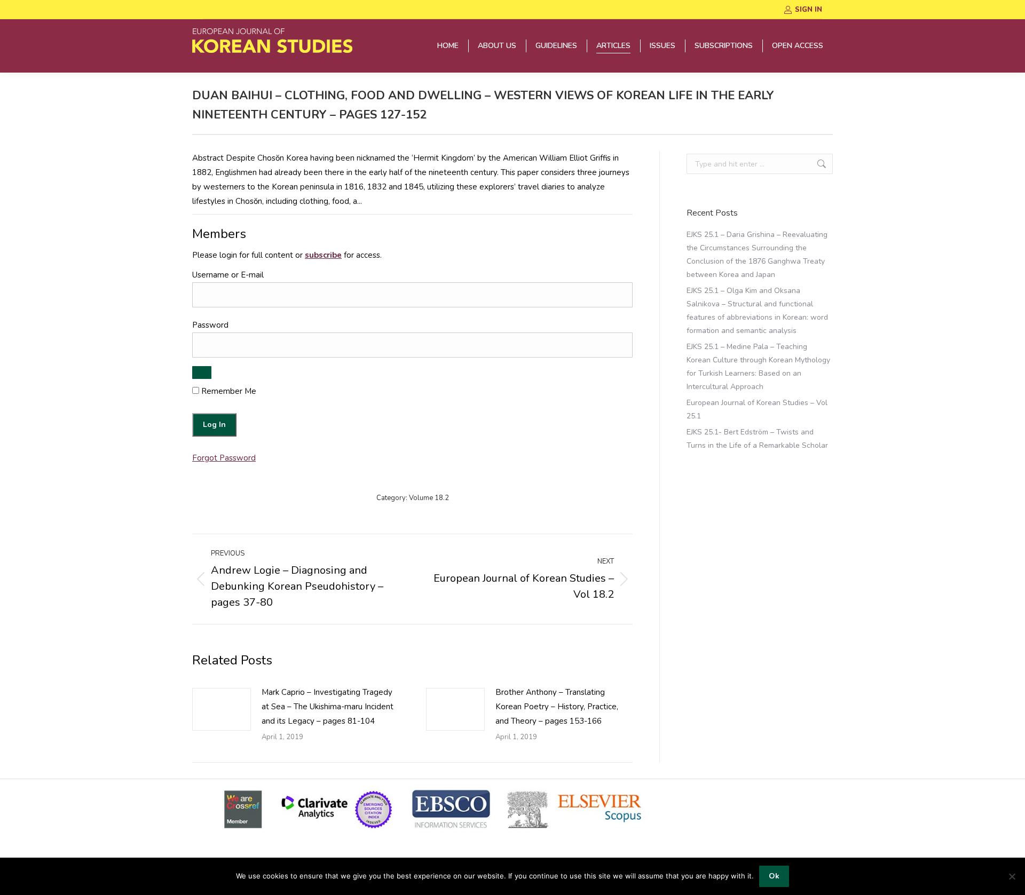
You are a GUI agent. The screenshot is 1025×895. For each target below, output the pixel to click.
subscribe (323, 255)
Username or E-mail (228, 275)
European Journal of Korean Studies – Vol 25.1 (757, 409)
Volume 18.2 (429, 498)
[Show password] (201, 372)
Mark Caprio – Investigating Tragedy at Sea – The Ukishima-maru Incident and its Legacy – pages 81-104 (327, 706)
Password (210, 325)
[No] (1011, 876)
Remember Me (227, 391)
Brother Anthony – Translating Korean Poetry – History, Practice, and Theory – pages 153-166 (556, 706)
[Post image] (221, 709)
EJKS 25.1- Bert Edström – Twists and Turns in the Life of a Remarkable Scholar (757, 438)
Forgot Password (224, 458)
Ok (774, 876)
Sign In (808, 9)
